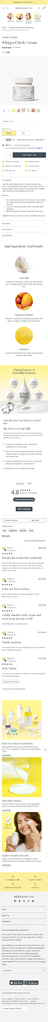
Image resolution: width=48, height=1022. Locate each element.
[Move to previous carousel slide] (3, 750)
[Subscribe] (43, 970)
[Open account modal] (39, 8)
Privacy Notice (20, 999)
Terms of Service (31, 953)
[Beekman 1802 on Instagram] (24, 901)
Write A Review (24, 509)
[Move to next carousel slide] (45, 750)
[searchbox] (15, 520)
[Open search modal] (7, 8)
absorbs (23, 530)
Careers (33, 1001)
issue (31, 530)
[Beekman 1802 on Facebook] (15, 901)
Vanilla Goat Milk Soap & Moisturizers (21, 28)
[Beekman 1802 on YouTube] (33, 901)
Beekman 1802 (12, 993)
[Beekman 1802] (24, 897)
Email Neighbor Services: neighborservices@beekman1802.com (23, 1003)
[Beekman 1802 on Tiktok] (28, 901)
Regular (8, 133)
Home (4, 28)
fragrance (13, 530)
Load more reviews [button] (11, 682)
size (4, 530)
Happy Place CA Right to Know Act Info (15, 1001)
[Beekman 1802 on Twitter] (19, 901)
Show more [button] (6, 536)
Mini (23, 133)
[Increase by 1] (10, 155)
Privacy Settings (7, 999)
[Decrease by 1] (3, 155)
